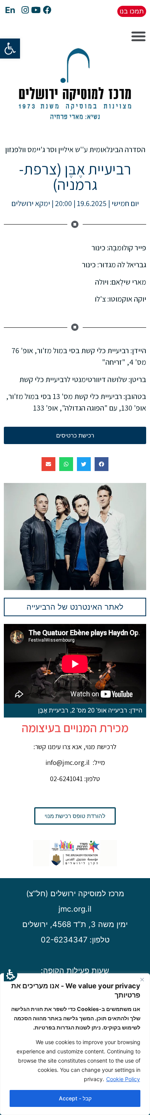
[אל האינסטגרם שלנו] (25, 11)
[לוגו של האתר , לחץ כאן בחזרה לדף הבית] (75, 125)
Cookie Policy (123, 1079)
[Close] (142, 979)
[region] (75, 1044)
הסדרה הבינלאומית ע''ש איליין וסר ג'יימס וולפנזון (75, 149)
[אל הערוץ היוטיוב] (36, 11)
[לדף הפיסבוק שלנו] (47, 11)
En (10, 10)
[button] (10, 974)
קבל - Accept (75, 1098)
